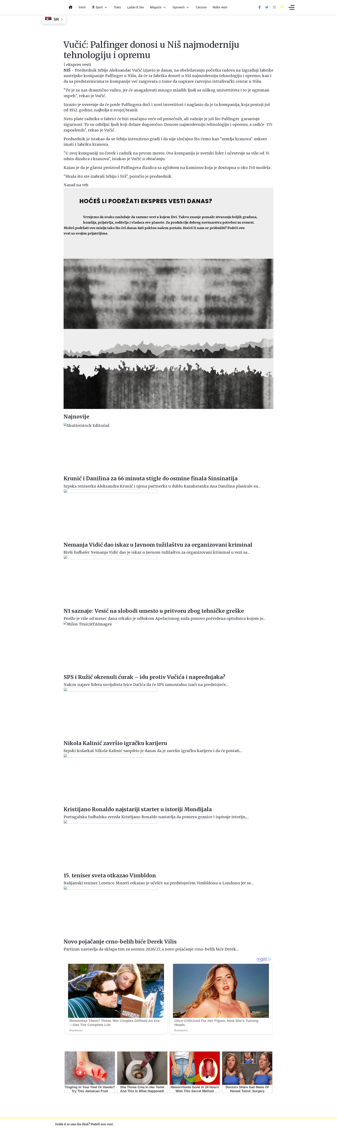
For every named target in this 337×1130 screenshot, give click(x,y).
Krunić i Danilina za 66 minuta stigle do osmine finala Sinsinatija (151, 478)
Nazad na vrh (76, 185)
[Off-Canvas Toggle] (291, 7)
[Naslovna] (70, 7)
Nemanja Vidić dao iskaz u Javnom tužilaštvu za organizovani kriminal (158, 545)
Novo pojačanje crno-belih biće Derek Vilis (120, 941)
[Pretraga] (282, 7)
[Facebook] (260, 7)
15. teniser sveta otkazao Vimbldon (110, 875)
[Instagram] (274, 7)
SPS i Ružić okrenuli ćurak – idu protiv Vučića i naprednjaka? (144, 677)
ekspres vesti (78, 64)
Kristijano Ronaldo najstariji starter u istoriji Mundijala (138, 809)
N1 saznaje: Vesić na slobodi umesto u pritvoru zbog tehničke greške (154, 611)
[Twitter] (266, 7)
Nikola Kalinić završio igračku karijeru (115, 743)
